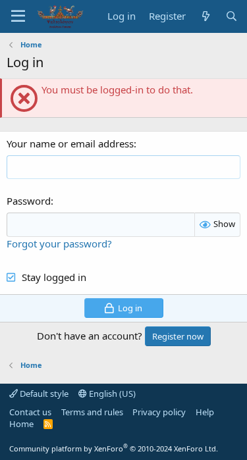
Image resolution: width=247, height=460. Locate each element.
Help (205, 412)
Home (21, 424)
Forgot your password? (59, 243)
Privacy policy (159, 412)
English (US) (111, 393)
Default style (43, 393)
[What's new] (205, 16)
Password (29, 200)
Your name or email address (70, 143)
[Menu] (18, 16)
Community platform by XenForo (113, 448)
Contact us (30, 412)
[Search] (231, 16)
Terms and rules (92, 412)
